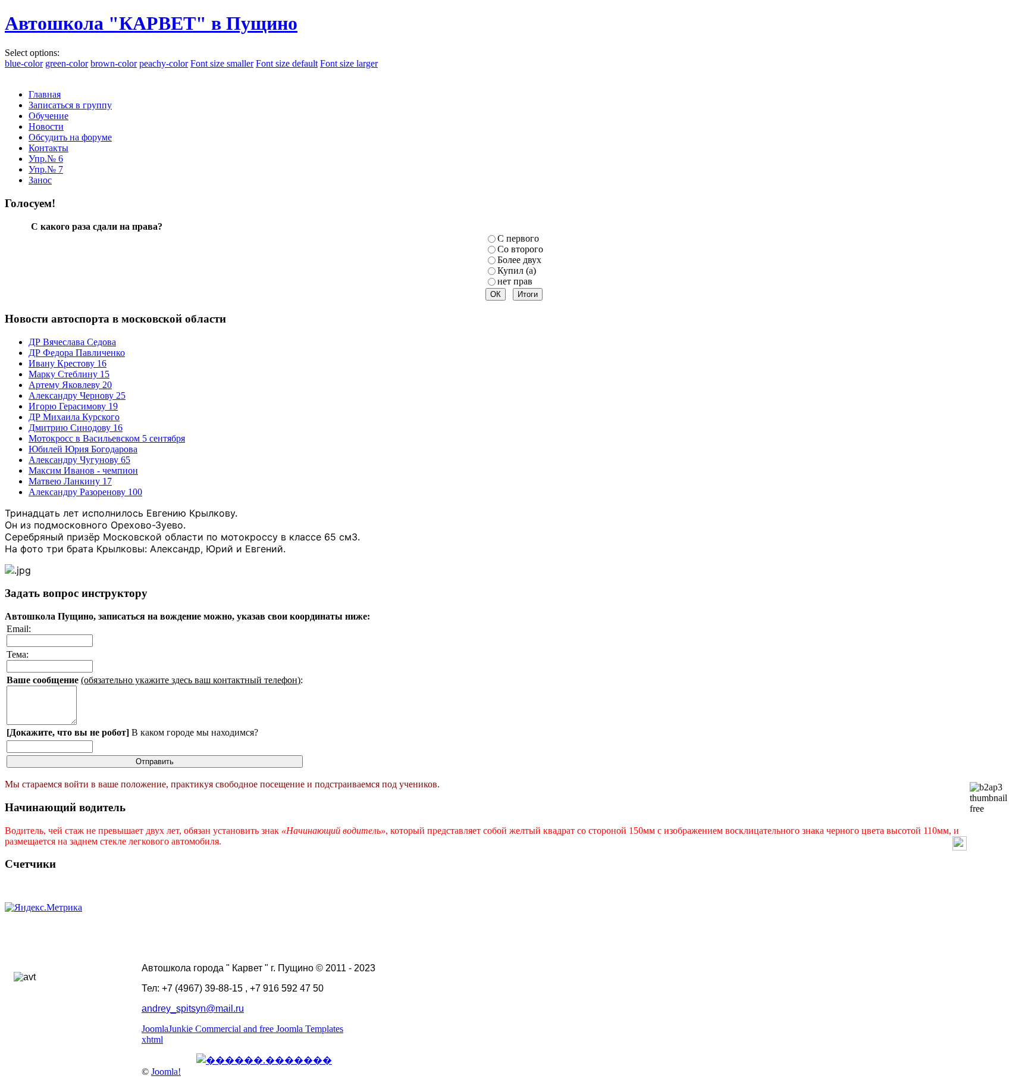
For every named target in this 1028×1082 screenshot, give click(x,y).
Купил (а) (516, 270)
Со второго (520, 249)
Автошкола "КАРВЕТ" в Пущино (151, 23)
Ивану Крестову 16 (67, 363)
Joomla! (166, 1072)
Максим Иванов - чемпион (83, 470)
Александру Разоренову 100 (85, 492)
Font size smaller (221, 63)
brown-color (113, 63)
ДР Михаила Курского (74, 417)
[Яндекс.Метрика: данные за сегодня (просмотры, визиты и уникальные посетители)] (43, 907)
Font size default (287, 63)
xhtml (152, 1039)
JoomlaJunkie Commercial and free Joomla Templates (242, 1029)
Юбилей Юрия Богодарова (83, 449)
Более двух (519, 260)
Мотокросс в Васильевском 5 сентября (107, 438)
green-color (66, 63)
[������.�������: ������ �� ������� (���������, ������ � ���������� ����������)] (264, 1060)
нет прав (514, 281)
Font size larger (349, 63)
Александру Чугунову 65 (79, 460)
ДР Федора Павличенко (77, 353)
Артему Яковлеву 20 (70, 385)
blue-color (24, 63)
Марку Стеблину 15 (69, 374)
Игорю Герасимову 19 (73, 406)
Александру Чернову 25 (77, 395)
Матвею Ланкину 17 (70, 481)
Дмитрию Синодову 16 (76, 428)
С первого (518, 238)
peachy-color (163, 63)
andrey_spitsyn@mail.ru (193, 1008)
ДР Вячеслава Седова (72, 342)
